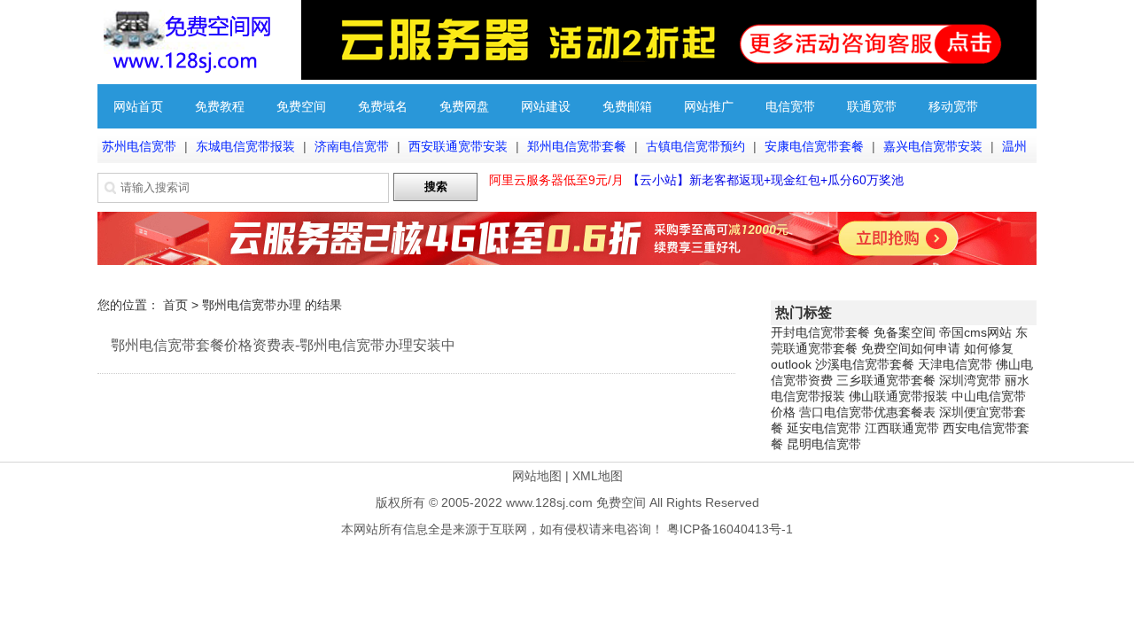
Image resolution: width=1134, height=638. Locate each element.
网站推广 (709, 106)
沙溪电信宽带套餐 (864, 364)
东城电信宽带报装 (245, 146)
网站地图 (537, 476)
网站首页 (138, 106)
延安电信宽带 (824, 428)
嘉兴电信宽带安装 (933, 146)
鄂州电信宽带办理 (251, 305)
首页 (175, 305)
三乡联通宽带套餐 (886, 380)
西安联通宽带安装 (458, 146)
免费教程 (220, 106)
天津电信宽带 (955, 364)
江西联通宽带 (902, 428)
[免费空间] (186, 75)
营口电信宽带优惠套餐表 (867, 412)
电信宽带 (790, 106)
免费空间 (301, 106)
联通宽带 (872, 106)
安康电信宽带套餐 (814, 146)
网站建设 (546, 106)
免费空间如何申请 (910, 348)
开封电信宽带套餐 (820, 332)
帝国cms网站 (975, 332)
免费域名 (383, 106)
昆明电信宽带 (824, 444)
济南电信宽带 (352, 146)
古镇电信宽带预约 (695, 146)
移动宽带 (953, 106)
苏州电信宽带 (139, 146)
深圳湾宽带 (970, 380)
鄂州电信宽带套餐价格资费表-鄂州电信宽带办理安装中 (283, 345)
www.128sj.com (549, 502)
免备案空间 (905, 332)
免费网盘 (464, 106)
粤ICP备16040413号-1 (730, 529)
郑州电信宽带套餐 (576, 146)
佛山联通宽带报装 (898, 396)
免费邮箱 (627, 106)
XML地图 (597, 476)
